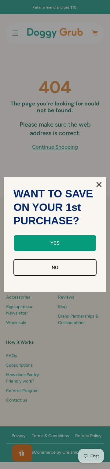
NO (55, 267)
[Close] (99, 184)
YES (55, 243)
